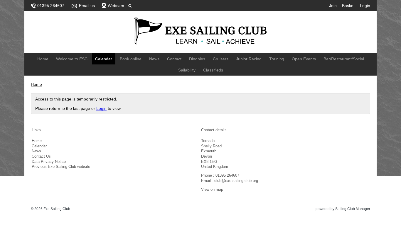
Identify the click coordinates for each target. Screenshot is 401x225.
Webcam (116, 5)
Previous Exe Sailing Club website (61, 167)
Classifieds (213, 70)
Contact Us (41, 156)
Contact (174, 59)
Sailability (187, 70)
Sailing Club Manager (352, 209)
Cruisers (220, 59)
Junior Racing (249, 59)
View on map (212, 190)
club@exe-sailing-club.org (236, 181)
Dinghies (197, 59)
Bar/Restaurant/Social (344, 59)
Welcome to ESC (71, 59)
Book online (130, 59)
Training (276, 59)
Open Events (304, 59)
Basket (348, 5)
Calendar (103, 59)
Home (42, 59)
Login (365, 5)
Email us (87, 5)
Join (333, 5)
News (154, 59)
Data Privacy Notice (49, 162)
